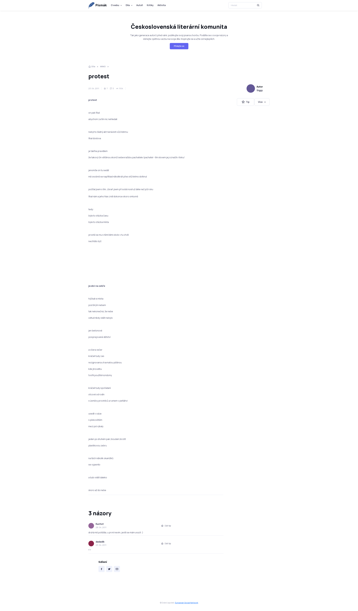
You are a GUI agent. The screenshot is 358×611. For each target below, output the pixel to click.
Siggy (260, 90)
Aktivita (161, 5)
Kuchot (100, 523)
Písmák (101, 5)
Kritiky (150, 5)
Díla (128, 5)
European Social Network (186, 602)
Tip (247, 101)
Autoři (139, 5)
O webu (115, 5)
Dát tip (168, 525)
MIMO (103, 66)
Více (260, 101)
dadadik (100, 541)
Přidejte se (179, 46)
